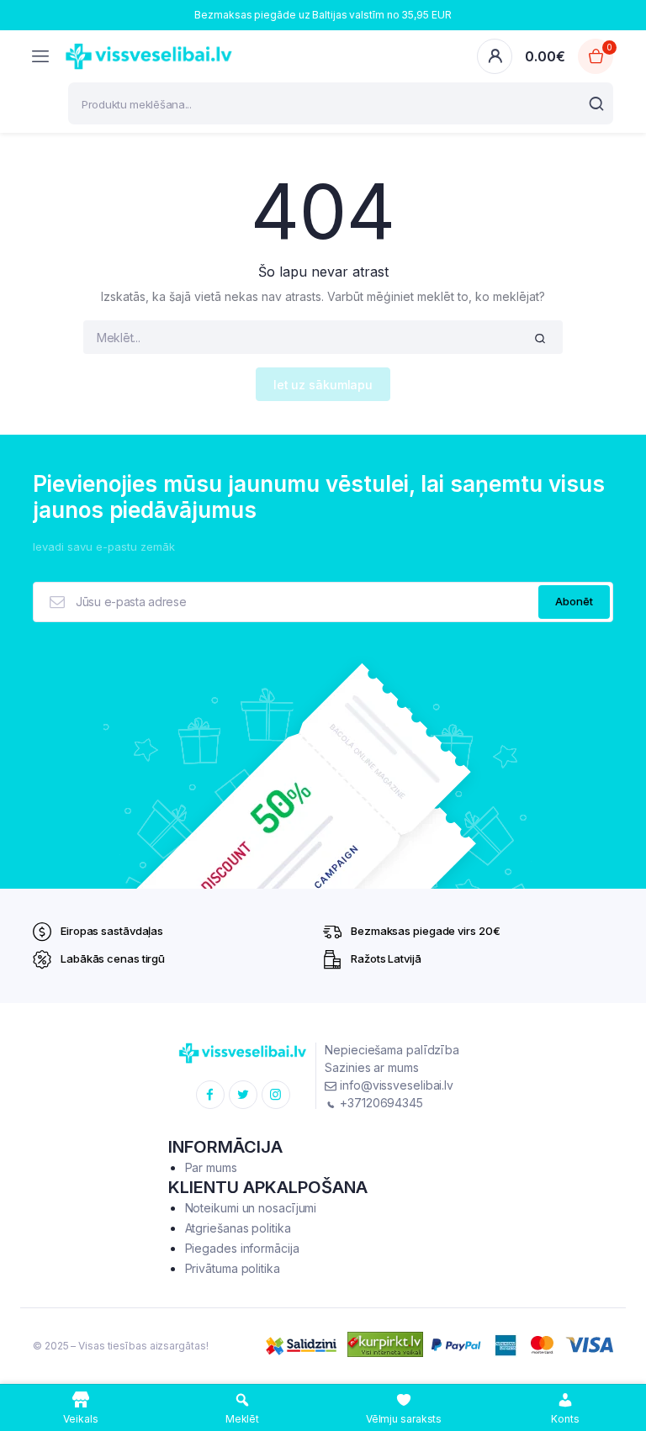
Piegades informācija (242, 1248)
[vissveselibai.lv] (149, 56)
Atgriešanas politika (238, 1228)
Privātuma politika (232, 1268)
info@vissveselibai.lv (394, 1085)
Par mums (211, 1167)
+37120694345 (379, 1103)
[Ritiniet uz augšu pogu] (619, 1364)
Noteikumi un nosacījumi (251, 1208)
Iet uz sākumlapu (323, 385)
